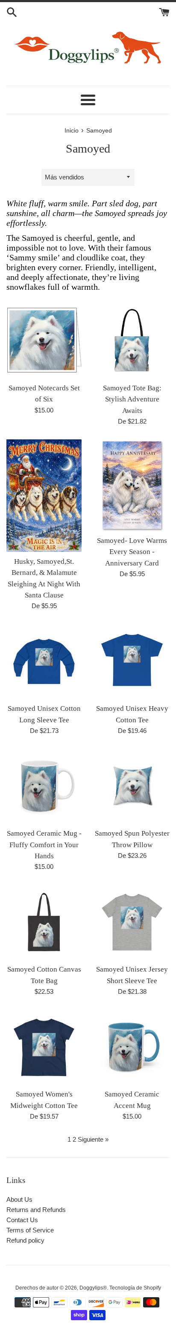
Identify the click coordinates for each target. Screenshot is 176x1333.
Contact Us (22, 1219)
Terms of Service (30, 1230)
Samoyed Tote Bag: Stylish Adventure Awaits (132, 399)
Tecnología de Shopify (135, 1288)
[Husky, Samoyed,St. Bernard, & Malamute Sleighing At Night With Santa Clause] (44, 495)
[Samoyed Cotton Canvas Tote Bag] (44, 922)
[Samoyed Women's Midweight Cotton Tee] (44, 1047)
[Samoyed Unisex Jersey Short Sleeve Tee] (132, 922)
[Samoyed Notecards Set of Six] (44, 340)
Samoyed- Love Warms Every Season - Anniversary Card (132, 552)
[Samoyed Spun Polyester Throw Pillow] (132, 786)
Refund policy (25, 1240)
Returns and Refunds (36, 1209)
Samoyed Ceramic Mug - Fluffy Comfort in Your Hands (44, 844)
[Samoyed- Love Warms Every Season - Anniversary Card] (132, 485)
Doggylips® (93, 1288)
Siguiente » (93, 1139)
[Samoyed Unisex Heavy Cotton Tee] (132, 661)
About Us (19, 1199)
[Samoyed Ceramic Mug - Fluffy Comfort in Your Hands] (44, 786)
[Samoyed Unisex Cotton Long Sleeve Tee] (44, 661)
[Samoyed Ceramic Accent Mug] (132, 1047)
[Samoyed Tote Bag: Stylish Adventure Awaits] (132, 340)
